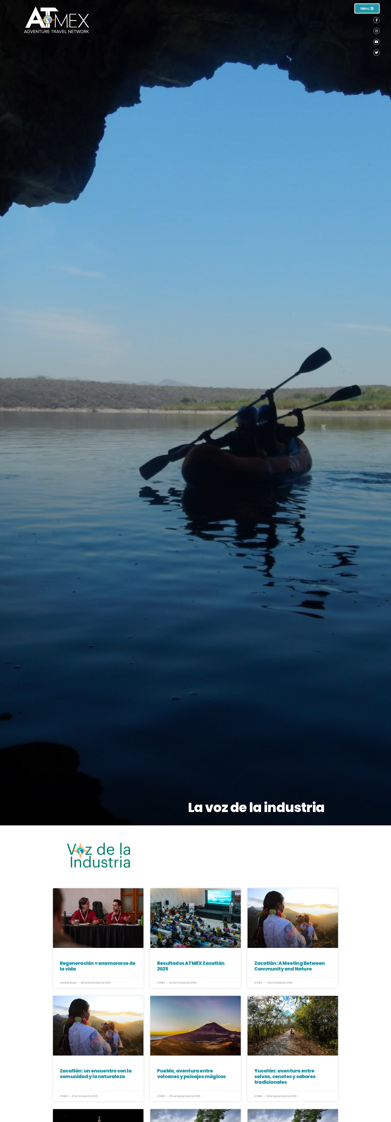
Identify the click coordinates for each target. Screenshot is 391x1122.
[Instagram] (376, 31)
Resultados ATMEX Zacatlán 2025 (190, 966)
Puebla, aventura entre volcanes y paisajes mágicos (191, 1074)
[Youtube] (376, 42)
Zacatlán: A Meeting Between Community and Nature (289, 966)
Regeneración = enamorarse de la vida (98, 966)
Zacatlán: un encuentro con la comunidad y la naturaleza (95, 1074)
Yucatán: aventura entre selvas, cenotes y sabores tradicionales (284, 1076)
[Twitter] (376, 53)
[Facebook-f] (376, 20)
